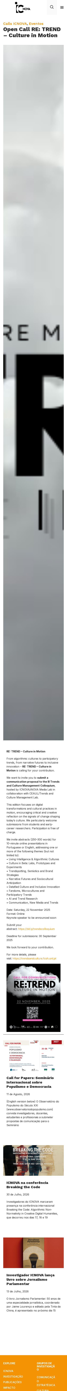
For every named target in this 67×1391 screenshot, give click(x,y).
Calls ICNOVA (15, 24)
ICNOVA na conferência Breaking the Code (27, 1185)
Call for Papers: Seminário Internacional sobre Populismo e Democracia (30, 1082)
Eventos (36, 24)
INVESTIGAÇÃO (13, 1376)
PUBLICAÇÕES (12, 1382)
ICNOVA (8, 1371)
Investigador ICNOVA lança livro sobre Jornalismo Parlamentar (30, 1279)
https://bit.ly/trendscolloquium (36, 929)
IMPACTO (9, 1387)
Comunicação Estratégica (46, 1381)
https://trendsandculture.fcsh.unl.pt (34, 958)
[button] (62, 7)
